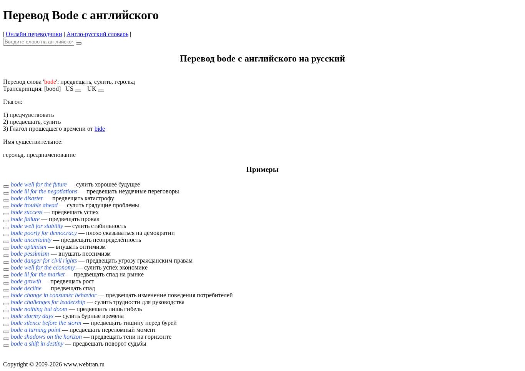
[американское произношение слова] (78, 91)
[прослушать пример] (6, 186)
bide (100, 128)
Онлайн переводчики (34, 34)
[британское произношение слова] (101, 91)
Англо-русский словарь (97, 34)
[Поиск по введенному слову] (79, 43)
